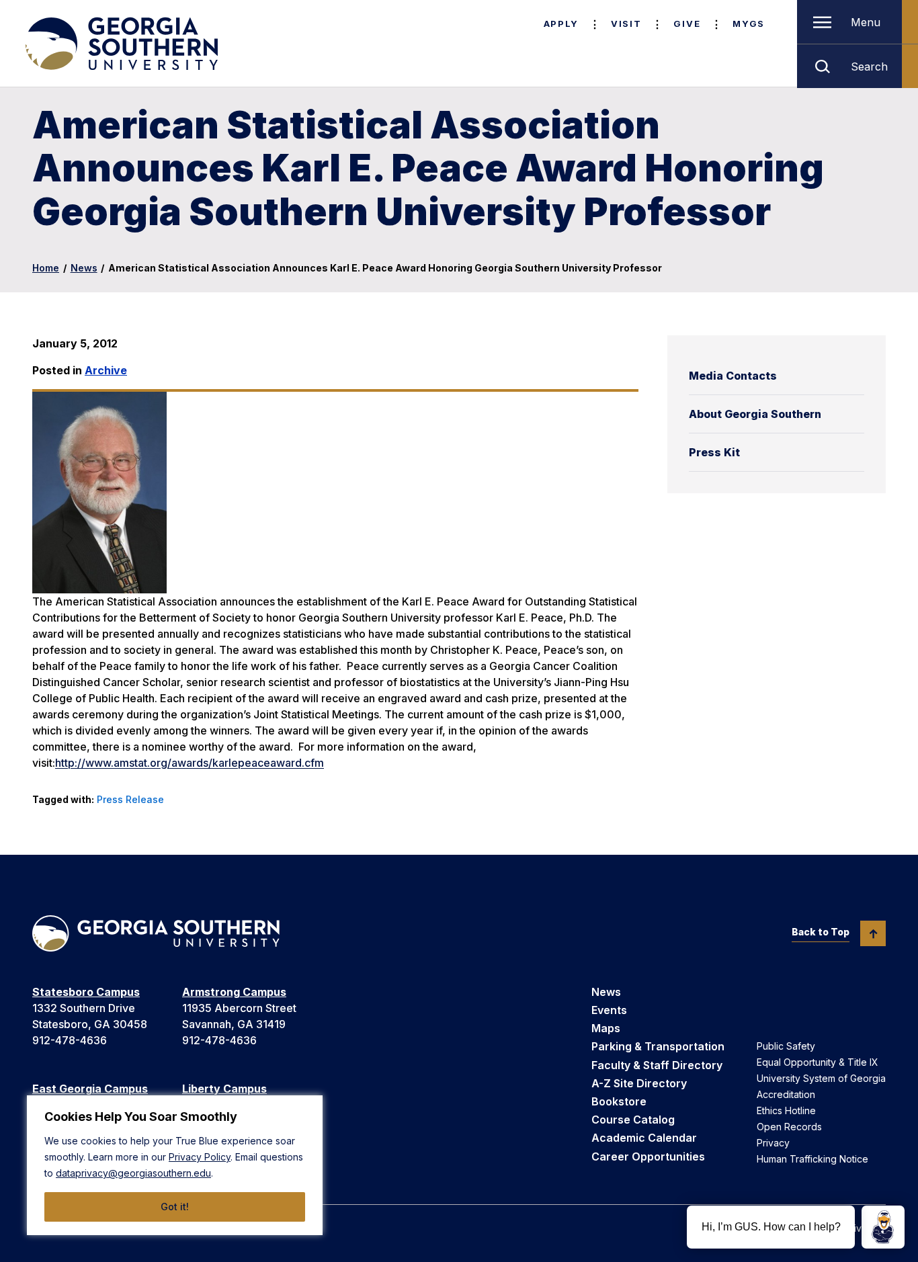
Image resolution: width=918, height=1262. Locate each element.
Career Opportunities (648, 1156)
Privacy (773, 1142)
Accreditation (786, 1094)
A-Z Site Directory (639, 1083)
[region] (175, 1165)
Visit (626, 23)
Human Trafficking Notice (812, 1159)
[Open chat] (883, 1227)
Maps (605, 1028)
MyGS (749, 23)
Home (45, 268)
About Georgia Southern (755, 414)
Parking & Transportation (657, 1046)
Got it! (175, 1206)
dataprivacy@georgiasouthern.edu (133, 1173)
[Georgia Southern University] (120, 43)
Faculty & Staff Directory (656, 1065)
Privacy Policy (200, 1157)
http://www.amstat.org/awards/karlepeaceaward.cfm (189, 762)
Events (609, 1010)
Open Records (789, 1126)
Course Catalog (633, 1119)
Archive (106, 370)
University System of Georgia (821, 1078)
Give (686, 23)
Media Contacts (733, 375)
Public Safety (786, 1046)
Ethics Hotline (786, 1110)
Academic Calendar (644, 1137)
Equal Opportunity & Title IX (817, 1062)
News (84, 268)
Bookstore (618, 1101)
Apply (561, 23)
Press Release (130, 799)
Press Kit (714, 452)
